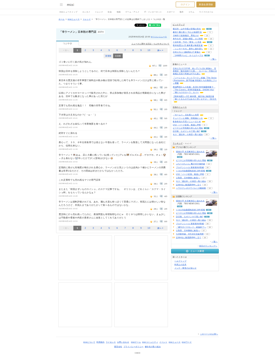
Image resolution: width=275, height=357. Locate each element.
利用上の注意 (180, 264)
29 (207, 134)
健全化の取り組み (153, 347)
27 (204, 178)
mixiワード (187, 342)
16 (207, 35)
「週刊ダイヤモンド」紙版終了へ (191, 227)
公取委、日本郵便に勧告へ (188, 178)
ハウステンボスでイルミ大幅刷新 (191, 188)
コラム (191, 12)
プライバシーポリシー (133, 347)
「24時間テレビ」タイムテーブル (188, 55)
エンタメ (86, 12)
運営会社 (118, 347)
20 (205, 185)
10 (149, 50)
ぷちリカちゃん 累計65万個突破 (190, 164)
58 (207, 55)
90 (209, 171)
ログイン (185, 4)
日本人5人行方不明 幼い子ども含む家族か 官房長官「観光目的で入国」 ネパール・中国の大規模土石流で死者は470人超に (195, 71)
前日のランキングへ (208, 246)
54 (209, 29)
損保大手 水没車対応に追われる (190, 152)
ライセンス (111, 342)
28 (207, 167)
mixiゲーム (136, 342)
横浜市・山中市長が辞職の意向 (187, 29)
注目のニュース (180, 107)
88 (207, 128)
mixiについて (89, 342)
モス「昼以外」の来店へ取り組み (188, 134)
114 (179, 157)
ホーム (62, 19)
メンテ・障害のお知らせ (185, 268)
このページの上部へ (209, 334)
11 (211, 49)
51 (204, 131)
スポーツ (171, 12)
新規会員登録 (206, 4)
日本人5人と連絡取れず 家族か (187, 52)
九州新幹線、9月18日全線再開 (190, 234)
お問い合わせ (123, 342)
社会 (110, 12)
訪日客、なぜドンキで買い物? (186, 131)
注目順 (118, 56)
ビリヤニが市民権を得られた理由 (188, 128)
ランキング (178, 143)
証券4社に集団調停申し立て (188, 185)
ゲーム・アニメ (132, 12)
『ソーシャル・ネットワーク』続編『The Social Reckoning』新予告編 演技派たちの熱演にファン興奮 (195, 80)
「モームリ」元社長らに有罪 (186, 115)
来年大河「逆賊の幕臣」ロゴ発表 (188, 39)
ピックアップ (179, 25)
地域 (119, 12)
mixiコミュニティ (150, 342)
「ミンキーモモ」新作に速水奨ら (188, 49)
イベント (163, 342)
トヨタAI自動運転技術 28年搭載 (190, 171)
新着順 (108, 56)
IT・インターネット (153, 12)
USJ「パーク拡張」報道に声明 (187, 125)
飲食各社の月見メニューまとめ (187, 121)
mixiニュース (74, 19)
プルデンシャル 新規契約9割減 (190, 167)
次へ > (160, 50)
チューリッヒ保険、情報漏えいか (188, 118)
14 (209, 164)
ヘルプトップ (180, 261)
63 (210, 42)
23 (207, 234)
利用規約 (100, 342)
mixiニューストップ (69, 12)
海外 (181, 12)
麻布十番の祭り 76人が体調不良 (187, 32)
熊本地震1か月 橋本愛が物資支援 (188, 45)
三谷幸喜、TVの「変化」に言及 (187, 42)
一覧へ (213, 59)
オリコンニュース (159, 37)
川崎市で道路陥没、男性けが (186, 35)
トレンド (99, 12)
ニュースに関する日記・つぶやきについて (150, 44)
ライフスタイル (206, 12)
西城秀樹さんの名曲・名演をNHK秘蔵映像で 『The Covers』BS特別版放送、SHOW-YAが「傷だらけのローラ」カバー (194, 90)
